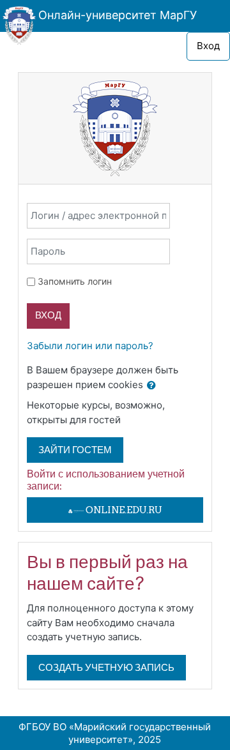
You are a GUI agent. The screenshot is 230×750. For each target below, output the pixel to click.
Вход (208, 46)
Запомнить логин (75, 281)
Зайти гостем (75, 450)
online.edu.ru (123, 510)
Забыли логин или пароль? (90, 346)
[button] (151, 386)
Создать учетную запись (106, 667)
